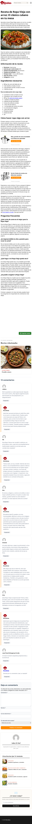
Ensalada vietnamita (12, 783)
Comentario (4, 692)
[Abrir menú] (31, 2)
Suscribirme (16, 805)
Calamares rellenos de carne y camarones (17, 769)
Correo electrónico (6, 713)
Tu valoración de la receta (8, 720)
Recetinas (6, 670)
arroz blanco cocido (8, 212)
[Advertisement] (16, 307)
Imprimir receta (26, 333)
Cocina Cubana (6, 370)
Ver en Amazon (16, 141)
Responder (6, 400)
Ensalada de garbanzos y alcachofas (16, 762)
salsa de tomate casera (15, 98)
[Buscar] (27, 2)
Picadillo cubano (6, 372)
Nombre (3, 707)
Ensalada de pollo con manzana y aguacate (17, 776)
